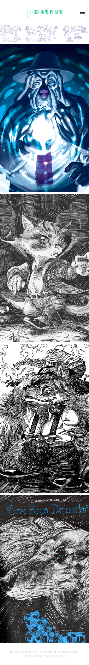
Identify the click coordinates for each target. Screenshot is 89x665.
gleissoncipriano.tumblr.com (59, 652)
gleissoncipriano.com (23, 652)
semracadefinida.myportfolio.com (44, 656)
